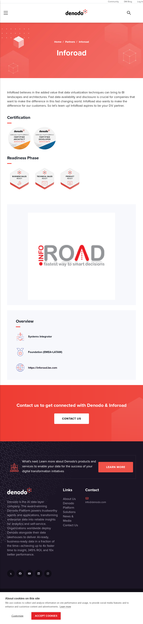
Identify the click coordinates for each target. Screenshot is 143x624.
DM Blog (128, 1)
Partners (70, 42)
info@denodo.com (95, 502)
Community (113, 1)
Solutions (69, 512)
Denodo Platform (68, 505)
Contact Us (71, 419)
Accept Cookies (46, 616)
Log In (140, 1)
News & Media (68, 518)
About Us (69, 499)
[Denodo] (76, 12)
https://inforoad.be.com (42, 368)
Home (57, 42)
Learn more (115, 467)
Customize (18, 616)
